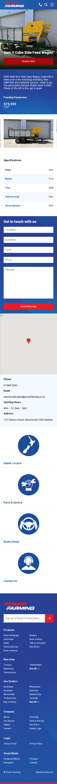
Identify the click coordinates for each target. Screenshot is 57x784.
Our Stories (9, 721)
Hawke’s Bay (35, 694)
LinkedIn (33, 762)
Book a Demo (11, 541)
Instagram (9, 762)
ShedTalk (33, 717)
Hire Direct (34, 647)
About (7, 717)
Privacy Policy (36, 743)
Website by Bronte (44, 772)
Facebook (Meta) (12, 759)
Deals (6, 643)
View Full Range (11, 635)
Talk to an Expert (37, 643)
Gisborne (33, 690)
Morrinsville (9, 694)
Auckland (8, 690)
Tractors (8, 665)
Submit (49, 618)
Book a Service (11, 650)
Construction (10, 672)
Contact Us (10, 581)
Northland (8, 686)
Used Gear (9, 639)
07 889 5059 (10, 385)
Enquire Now (28, 61)
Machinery (9, 668)
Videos (7, 724)
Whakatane (34, 686)
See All (33, 668)
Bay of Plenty (10, 702)
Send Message (28, 306)
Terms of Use (10, 743)
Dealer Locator (13, 463)
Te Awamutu (10, 698)
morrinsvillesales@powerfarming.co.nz (24, 396)
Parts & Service (13, 502)
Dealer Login (35, 728)
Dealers (33, 635)
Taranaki (33, 698)
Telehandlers (35, 665)
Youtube (33, 759)
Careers (7, 728)
